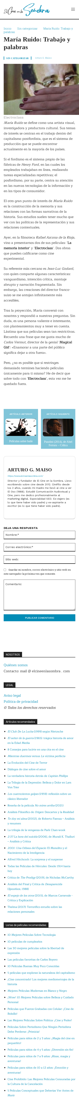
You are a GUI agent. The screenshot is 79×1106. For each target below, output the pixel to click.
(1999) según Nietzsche (35, 731)
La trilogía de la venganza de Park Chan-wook (36, 830)
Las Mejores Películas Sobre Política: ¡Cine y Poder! (40, 1020)
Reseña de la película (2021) (35, 805)
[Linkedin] (9, 511)
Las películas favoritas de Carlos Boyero (33, 959)
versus (36, 756)
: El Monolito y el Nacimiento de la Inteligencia (37, 850)
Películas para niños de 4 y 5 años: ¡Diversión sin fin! (40, 1049)
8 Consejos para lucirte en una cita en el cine (36, 749)
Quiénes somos (16, 665)
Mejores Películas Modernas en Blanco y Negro (37, 991)
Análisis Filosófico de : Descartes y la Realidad (41, 812)
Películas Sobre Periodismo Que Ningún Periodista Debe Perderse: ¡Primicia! (39, 1029)
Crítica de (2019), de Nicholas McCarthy (41, 877)
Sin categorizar (27, 28)
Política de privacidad (21, 702)
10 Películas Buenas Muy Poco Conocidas (33, 966)
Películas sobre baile (21, 441)
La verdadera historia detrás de (38, 776)
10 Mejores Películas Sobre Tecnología (32, 935)
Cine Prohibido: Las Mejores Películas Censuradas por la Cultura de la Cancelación (41, 1081)
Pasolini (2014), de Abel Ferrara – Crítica (58, 443)
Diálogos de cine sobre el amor (27, 769)
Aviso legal (12, 695)
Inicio (7, 28)
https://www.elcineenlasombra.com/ (25, 476)
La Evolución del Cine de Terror (27, 763)
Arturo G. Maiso (43, 58)
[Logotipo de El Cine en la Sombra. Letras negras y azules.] (27, 9)
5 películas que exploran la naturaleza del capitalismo (41, 973)
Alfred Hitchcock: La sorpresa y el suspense (35, 859)
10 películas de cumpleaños (25, 941)
